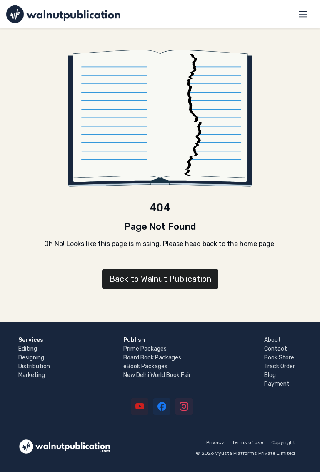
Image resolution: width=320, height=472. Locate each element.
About (272, 340)
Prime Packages (145, 348)
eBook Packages (145, 366)
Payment (277, 383)
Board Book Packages (152, 357)
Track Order (279, 366)
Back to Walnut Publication (160, 279)
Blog (270, 375)
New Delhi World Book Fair (157, 375)
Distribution (34, 366)
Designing (31, 357)
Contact (275, 348)
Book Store (279, 357)
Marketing (31, 375)
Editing (27, 348)
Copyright (283, 442)
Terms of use (247, 442)
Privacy (215, 442)
